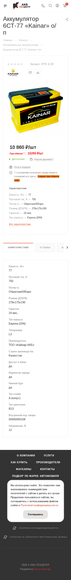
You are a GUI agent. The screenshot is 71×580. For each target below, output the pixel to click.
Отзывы (45, 247)
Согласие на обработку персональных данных (38, 537)
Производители (48, 462)
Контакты (47, 469)
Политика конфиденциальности (38, 528)
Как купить (19, 462)
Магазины (23, 469)
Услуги (49, 455)
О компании (26, 455)
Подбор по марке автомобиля (35, 476)
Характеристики (18, 247)
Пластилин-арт (42, 569)
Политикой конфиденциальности (39, 505)
